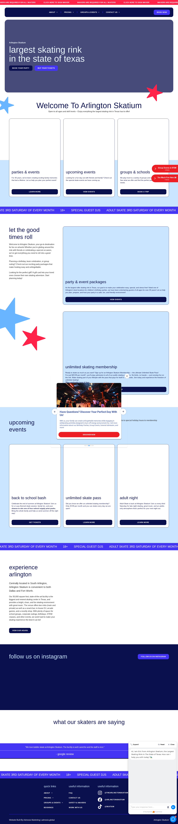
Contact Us (111, 12)
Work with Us (75, 807)
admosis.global (48, 820)
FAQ (70, 793)
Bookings (48, 807)
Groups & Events (88, 12)
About (52, 12)
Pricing (67, 12)
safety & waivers (77, 803)
